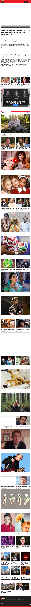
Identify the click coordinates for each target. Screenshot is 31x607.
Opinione (19, 599)
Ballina (7, 599)
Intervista (16, 599)
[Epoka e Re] (2, 2)
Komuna (23, 599)
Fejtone (26, 599)
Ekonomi (12, 599)
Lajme (9, 599)
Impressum (2, 603)
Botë (28, 599)
